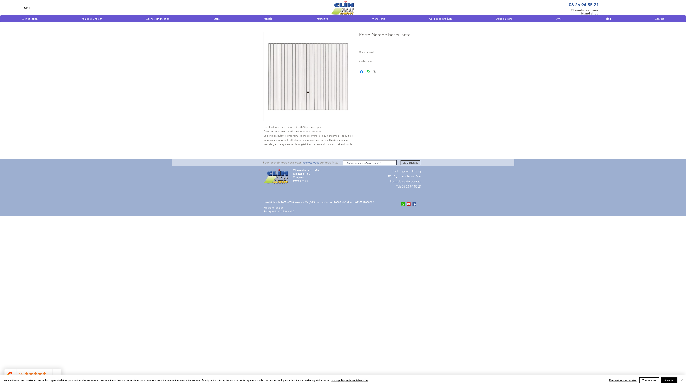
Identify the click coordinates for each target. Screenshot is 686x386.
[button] (27, 8)
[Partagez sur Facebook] (361, 72)
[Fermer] (682, 380)
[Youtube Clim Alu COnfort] (409, 204)
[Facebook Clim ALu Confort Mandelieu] (414, 204)
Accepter (669, 380)
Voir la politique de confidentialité (349, 380)
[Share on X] (375, 72)
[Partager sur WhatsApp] (368, 72)
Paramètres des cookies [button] (623, 380)
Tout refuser (649, 380)
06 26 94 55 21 (584, 4)
